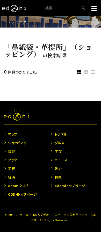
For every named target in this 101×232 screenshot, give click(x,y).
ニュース (61, 159)
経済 (11, 177)
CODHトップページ (22, 194)
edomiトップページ (70, 185)
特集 (58, 177)
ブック (12, 159)
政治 (58, 168)
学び (58, 151)
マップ (12, 134)
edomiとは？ (18, 185)
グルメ (59, 142)
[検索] (83, 8)
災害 (11, 168)
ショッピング (15, 21)
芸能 (11, 151)
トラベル (61, 134)
